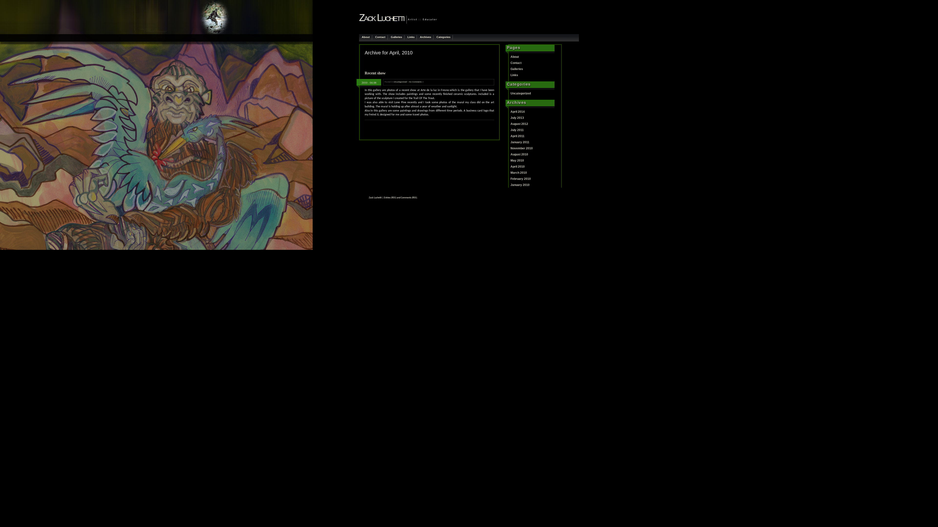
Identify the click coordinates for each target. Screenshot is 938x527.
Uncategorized (400, 82)
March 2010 (519, 172)
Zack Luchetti (381, 17)
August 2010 (519, 154)
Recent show (375, 73)
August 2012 (519, 124)
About (366, 37)
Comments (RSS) (409, 197)
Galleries (396, 37)
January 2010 (520, 185)
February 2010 (521, 179)
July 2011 (517, 130)
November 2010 (522, 148)
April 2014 (518, 111)
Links (411, 37)
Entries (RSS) (390, 197)
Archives (425, 37)
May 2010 (517, 160)
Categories (443, 37)
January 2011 (520, 142)
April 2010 (518, 166)
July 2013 (517, 118)
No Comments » (416, 82)
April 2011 (517, 136)
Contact (380, 37)
